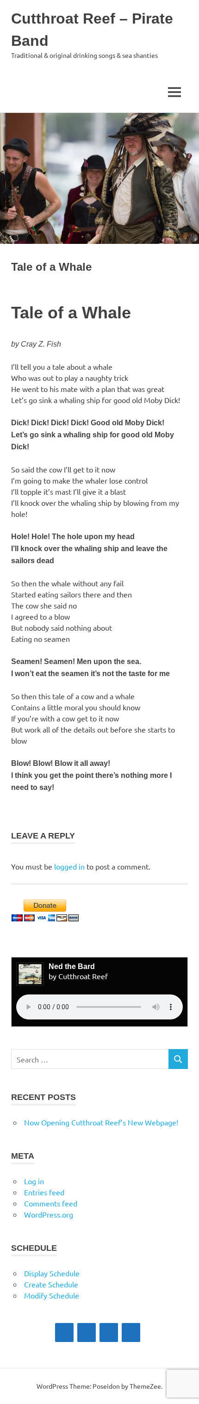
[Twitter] (109, 1332)
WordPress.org (48, 1214)
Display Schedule (52, 1273)
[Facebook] (64, 1332)
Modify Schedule (51, 1295)
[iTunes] (86, 1332)
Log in (34, 1181)
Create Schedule (51, 1284)
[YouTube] (131, 1332)
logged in (69, 866)
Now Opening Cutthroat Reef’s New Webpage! (101, 1122)
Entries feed (44, 1192)
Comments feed (50, 1203)
